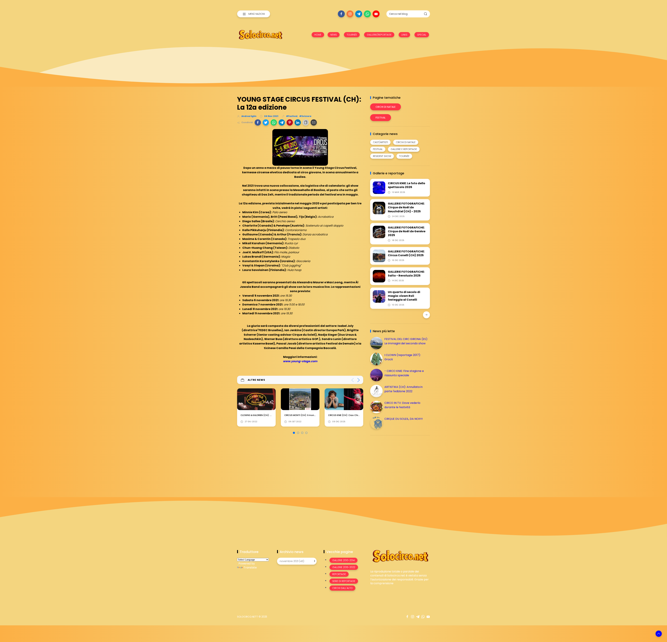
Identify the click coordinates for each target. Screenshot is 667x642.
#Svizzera (305, 116)
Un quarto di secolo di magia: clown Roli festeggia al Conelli (404, 296)
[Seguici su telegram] (358, 13)
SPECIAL (421, 34)
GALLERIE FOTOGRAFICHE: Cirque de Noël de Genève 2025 (406, 231)
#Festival (291, 116)
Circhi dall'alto (342, 588)
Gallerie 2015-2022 (343, 567)
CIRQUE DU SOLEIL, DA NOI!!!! (403, 419)
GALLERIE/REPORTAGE (379, 34)
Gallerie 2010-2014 (343, 560)
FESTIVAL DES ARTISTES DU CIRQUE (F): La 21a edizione (357, 415)
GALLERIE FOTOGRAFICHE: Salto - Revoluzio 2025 (406, 274)
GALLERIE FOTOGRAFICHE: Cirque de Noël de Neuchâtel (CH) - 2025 (406, 207)
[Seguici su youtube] (376, 13)
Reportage (339, 574)
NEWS (333, 34)
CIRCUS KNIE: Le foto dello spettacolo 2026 (406, 185)
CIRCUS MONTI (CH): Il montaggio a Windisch (266, 415)
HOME (317, 34)
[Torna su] (659, 634)
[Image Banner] (400, 556)
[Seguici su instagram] (350, 13)
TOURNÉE (352, 34)
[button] (258, 122)
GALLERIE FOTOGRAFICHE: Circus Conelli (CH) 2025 (406, 253)
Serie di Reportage (343, 581)
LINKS (404, 34)
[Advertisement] (396, 462)
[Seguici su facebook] (341, 13)
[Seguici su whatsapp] (367, 13)
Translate (250, 567)
